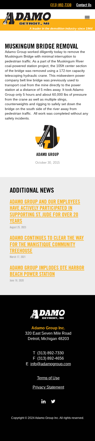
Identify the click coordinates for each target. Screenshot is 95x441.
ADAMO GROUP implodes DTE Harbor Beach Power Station (47, 270)
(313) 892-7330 (60, 5)
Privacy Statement (48, 387)
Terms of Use (48, 378)
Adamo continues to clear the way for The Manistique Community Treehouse (47, 244)
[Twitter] (53, 401)
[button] (87, 17)
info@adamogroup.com (50, 364)
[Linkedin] (43, 401)
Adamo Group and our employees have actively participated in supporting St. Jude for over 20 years (45, 211)
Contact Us (83, 5)
